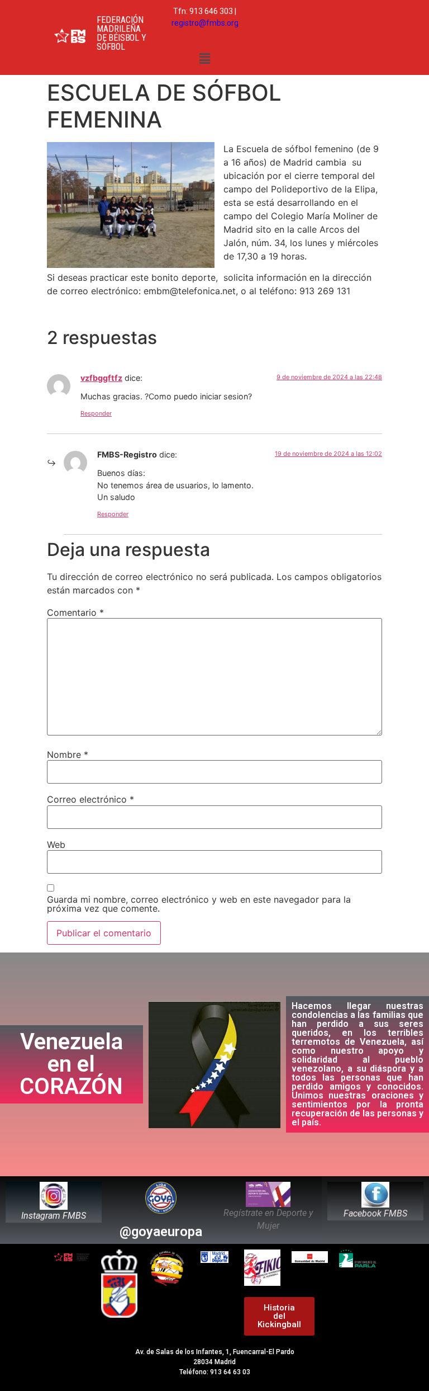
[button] (205, 58)
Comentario (75, 612)
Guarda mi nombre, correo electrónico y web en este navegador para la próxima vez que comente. (199, 904)
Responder (96, 413)
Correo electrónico (90, 799)
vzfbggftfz (101, 378)
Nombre (67, 754)
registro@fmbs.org (205, 22)
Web (56, 844)
